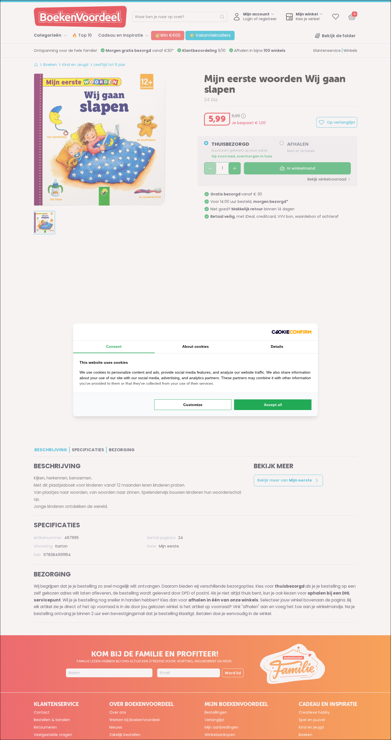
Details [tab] (277, 346)
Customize (192, 405)
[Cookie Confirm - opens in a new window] (291, 332)
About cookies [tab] (195, 346)
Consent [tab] (114, 346)
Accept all (273, 405)
